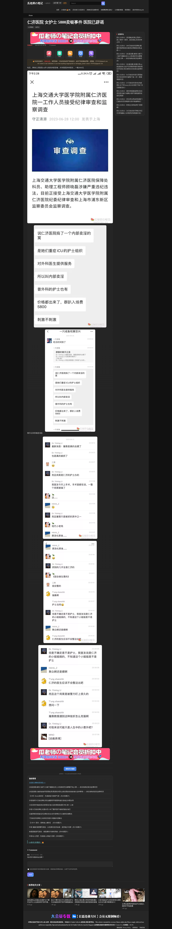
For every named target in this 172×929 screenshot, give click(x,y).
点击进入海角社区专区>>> (37, 782)
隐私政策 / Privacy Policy (124, 927)
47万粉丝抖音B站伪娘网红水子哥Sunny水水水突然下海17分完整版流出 (130, 85)
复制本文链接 (70, 769)
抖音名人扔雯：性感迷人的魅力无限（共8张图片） (47, 836)
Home (31, 15)
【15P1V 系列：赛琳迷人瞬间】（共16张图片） (46, 823)
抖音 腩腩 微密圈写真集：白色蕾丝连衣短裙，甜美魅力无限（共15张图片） (56, 827)
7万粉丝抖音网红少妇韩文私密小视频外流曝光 (45, 818)
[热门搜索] (91, 54)
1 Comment (52, 45)
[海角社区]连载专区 (93, 10)
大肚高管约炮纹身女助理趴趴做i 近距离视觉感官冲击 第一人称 (51, 805)
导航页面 (142, 927)
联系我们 (127, 10)
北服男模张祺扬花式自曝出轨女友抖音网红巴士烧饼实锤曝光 (50, 814)
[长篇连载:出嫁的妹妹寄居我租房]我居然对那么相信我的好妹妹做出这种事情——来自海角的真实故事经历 (66, 791)
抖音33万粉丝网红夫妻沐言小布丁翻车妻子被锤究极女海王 (50, 809)
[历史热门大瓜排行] (79, 10)
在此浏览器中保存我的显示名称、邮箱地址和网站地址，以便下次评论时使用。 (54, 869)
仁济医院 (30, 27)
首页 (57, 10)
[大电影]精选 (119, 10)
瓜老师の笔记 (35, 3)
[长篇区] (59, 54)
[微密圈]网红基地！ (107, 10)
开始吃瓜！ (30, 45)
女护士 (37, 27)
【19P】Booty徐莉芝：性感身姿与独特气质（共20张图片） (50, 796)
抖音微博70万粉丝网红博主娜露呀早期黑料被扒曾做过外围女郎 (51, 800)
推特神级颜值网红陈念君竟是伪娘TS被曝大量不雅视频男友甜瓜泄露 (129, 93)
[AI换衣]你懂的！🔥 (36, 842)
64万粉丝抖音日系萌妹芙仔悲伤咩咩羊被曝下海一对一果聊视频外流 (129, 77)
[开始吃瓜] (70, 54)
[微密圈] (80, 54)
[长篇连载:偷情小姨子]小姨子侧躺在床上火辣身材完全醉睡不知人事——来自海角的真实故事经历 (63, 787)
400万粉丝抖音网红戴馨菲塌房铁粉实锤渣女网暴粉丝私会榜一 (129, 48)
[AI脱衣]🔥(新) (66, 10)
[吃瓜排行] (49, 54)
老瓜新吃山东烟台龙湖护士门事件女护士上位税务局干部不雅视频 (38, 902)
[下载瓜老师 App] (65, 3)
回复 (41, 855)
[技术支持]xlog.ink (138, 10)
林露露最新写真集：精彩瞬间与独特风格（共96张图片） (49, 831)
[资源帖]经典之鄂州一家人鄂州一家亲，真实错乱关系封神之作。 (129, 40)
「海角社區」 (47, 61)
